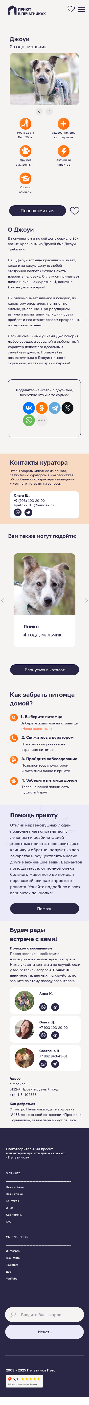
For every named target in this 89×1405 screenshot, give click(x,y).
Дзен (9, 1271)
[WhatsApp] (29, 420)
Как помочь (14, 1214)
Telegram (12, 1264)
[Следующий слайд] (86, 600)
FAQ (8, 1221)
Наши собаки (15, 1187)
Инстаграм (13, 1250)
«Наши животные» (36, 728)
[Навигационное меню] (81, 9)
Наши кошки (14, 1193)
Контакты (12, 1200)
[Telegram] (55, 408)
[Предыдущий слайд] (2, 600)
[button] (37, 210)
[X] (67, 408)
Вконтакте (13, 1257)
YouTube (11, 1278)
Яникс (31, 626)
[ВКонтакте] (29, 408)
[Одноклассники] (42, 408)
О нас (9, 1207)
